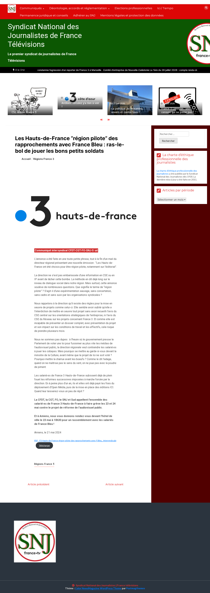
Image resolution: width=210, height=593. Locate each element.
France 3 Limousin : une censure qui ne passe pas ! (177, 110)
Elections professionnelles (133, 8)
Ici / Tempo (165, 8)
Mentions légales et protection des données (132, 15)
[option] (52, 70)
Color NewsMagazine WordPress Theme (98, 588)
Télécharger (44, 445)
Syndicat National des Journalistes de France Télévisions (45, 35)
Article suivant (114, 484)
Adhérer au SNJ (84, 15)
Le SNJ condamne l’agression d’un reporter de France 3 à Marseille (52, 70)
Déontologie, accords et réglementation (78, 8)
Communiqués (31, 8)
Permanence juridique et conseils (44, 15)
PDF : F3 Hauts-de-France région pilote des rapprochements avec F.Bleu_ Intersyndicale (75, 440)
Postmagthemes (135, 588)
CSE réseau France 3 (24, 112)
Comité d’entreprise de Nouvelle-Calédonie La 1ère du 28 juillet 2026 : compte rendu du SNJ (140, 70)
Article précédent (38, 484)
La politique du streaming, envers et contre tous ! (127, 110)
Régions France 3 (44, 464)
